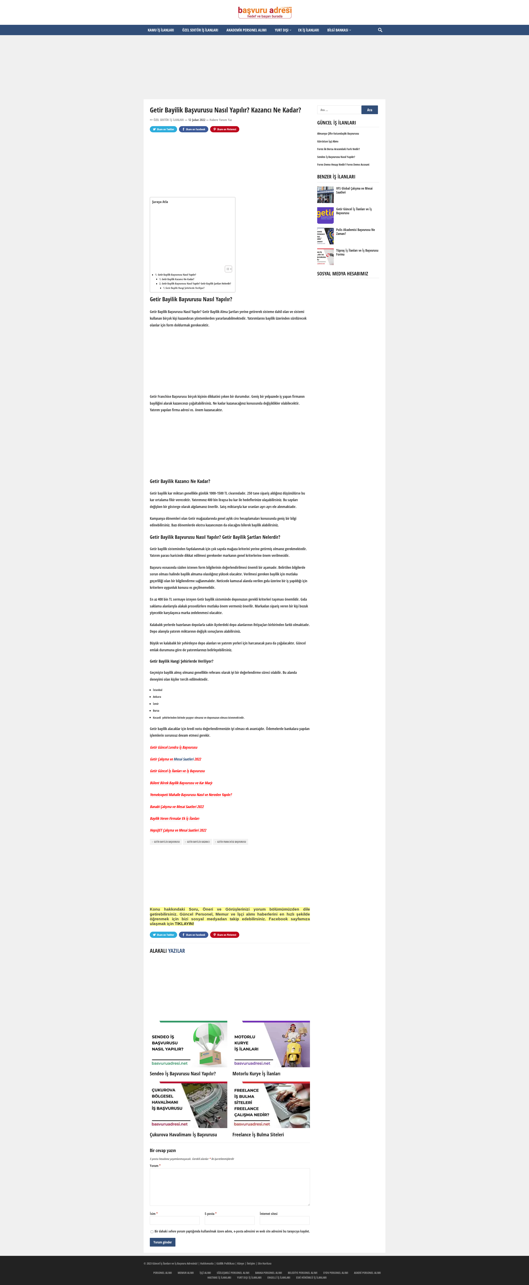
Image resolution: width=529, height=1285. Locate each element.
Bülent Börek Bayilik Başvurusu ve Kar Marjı (181, 782)
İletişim (251, 1263)
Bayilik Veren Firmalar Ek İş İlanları (174, 818)
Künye (240, 1263)
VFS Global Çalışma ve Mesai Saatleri (354, 190)
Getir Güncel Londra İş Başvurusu (173, 747)
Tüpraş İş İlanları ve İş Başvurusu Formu (357, 252)
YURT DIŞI (281, 29)
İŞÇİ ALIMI (205, 1273)
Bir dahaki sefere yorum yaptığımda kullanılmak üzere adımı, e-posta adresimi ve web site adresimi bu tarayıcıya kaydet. (232, 1231)
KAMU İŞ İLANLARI (161, 29)
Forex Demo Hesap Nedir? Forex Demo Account (343, 164)
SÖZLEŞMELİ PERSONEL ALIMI (233, 1273)
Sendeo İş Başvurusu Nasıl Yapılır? (183, 1073)
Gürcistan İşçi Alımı (327, 141)
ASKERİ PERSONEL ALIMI (367, 1273)
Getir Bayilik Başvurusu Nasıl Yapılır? (177, 274)
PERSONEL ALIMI (162, 1273)
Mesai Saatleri (183, 759)
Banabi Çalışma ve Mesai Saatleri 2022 (177, 806)
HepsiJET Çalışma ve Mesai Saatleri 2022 (178, 830)
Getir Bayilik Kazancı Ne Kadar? (178, 279)
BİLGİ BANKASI (337, 29)
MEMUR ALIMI (186, 1273)
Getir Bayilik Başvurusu (167, 842)
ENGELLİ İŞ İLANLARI (278, 1277)
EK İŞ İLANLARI (308, 29)
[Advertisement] (264, 67)
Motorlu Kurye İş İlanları (256, 1073)
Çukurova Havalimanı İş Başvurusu (183, 1134)
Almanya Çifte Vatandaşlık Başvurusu (338, 133)
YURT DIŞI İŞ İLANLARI (249, 1277)
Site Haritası (264, 1263)
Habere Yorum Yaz (221, 120)
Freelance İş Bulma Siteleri (258, 1134)
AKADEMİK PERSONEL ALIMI (246, 29)
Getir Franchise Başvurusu (231, 842)
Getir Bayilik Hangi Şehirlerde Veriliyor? (185, 288)
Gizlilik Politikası (225, 1263)
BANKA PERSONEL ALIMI (268, 1273)
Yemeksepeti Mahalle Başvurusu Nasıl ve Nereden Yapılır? (191, 794)
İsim (154, 1213)
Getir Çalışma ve (162, 759)
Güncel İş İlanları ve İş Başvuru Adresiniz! (175, 1263)
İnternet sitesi (269, 1213)
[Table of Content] (228, 269)
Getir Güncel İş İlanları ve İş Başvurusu (177, 770)
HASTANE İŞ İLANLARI (219, 1277)
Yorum (155, 1165)
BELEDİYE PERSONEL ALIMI (302, 1273)
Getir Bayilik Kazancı (198, 842)
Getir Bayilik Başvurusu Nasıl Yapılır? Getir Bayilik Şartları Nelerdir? (196, 283)
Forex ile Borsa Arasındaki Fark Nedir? (338, 149)
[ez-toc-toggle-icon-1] (226, 269)
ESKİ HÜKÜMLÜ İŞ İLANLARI (311, 1277)
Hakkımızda (207, 1263)
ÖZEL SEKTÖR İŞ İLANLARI (200, 29)
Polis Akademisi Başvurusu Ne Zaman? (355, 231)
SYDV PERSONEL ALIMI (335, 1273)
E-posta (211, 1213)
